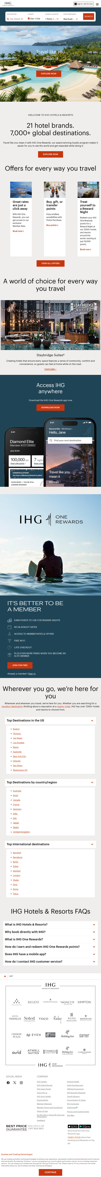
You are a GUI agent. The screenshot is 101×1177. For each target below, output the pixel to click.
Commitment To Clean (76, 1100)
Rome (15, 889)
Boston (16, 729)
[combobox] (16, 18)
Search (88, 16)
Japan (16, 823)
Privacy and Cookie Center (78, 1111)
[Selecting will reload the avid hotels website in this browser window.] (16, 1051)
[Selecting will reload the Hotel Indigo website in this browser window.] (15, 1018)
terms (80, 1161)
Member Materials (44, 1104)
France (16, 805)
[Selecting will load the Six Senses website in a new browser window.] (16, 1001)
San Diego (17, 766)
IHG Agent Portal (44, 1089)
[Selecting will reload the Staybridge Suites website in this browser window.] (50, 1051)
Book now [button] (17, 231)
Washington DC (20, 770)
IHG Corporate (73, 1104)
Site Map (70, 1115)
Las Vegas (17, 738)
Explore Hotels (73, 1081)
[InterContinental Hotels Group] (8, 3)
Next (95, 337)
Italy (15, 818)
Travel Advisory (73, 1096)
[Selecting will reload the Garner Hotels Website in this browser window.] (84, 1035)
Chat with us (42, 1092)
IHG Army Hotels (44, 1096)
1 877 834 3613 (35, 1128)
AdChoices (71, 1107)
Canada (16, 800)
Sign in (31, 674)
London (16, 876)
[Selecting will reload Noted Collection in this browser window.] (29, 1018)
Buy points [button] (51, 225)
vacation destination (12, 706)
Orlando (17, 761)
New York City (19, 757)
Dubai (15, 866)
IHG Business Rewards (76, 1092)
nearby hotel (63, 706)
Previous (5, 337)
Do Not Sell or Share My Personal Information (50, 1116)
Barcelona (17, 857)
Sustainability (42, 1100)
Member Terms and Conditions (50, 1107)
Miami (16, 747)
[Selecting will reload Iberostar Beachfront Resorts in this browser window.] (86, 1018)
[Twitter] (14, 1082)
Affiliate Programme (75, 1089)
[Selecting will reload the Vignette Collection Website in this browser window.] (67, 1001)
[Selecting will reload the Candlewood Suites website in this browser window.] (84, 1051)
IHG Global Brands (44, 1085)
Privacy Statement (81, 1163)
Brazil (15, 796)
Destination (12, 14)
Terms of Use (42, 1111)
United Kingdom (21, 832)
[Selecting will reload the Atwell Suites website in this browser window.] (33, 1051)
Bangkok (17, 853)
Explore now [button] (48, 74)
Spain (16, 827)
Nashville (17, 752)
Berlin (15, 862)
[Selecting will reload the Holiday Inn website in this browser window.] (67, 1035)
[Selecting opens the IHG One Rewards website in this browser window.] (50, 1064)
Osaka (16, 880)
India (15, 814)
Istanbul (16, 871)
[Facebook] (9, 1082)
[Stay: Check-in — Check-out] (34, 18)
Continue (50, 1172)
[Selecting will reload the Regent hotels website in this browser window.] (33, 1001)
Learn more (74, 1136)
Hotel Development (75, 1085)
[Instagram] (21, 1082)
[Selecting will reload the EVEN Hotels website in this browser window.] (33, 1035)
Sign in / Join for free (85, 4)
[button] (97, 4)
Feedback (41, 1120)
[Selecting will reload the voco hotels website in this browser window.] (43, 1018)
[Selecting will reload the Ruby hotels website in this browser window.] (57, 1018)
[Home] (5, 976)
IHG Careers (42, 1081)
